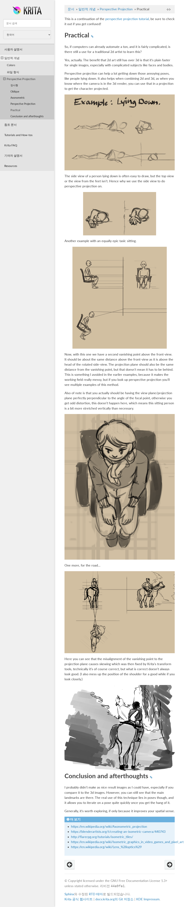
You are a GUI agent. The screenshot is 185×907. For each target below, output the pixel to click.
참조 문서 (10, 124)
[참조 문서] (170, 864)
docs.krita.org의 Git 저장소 (114, 899)
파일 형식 (13, 72)
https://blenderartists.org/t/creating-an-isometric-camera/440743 (118, 831)
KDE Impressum (148, 899)
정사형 (14, 85)
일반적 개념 (12, 58)
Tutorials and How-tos (18, 135)
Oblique (14, 91)
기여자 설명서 (13, 155)
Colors (11, 65)
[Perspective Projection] (69, 864)
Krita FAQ (10, 145)
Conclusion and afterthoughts (27, 116)
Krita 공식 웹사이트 (78, 899)
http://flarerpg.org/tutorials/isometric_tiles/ (102, 837)
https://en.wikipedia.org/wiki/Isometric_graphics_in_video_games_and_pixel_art (127, 842)
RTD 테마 (96, 894)
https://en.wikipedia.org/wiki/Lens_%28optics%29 (106, 847)
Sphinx (69, 894)
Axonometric (17, 97)
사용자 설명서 (13, 49)
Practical (15, 110)
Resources (10, 165)
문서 (71, 9)
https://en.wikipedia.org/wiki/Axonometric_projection (109, 826)
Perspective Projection (21, 79)
